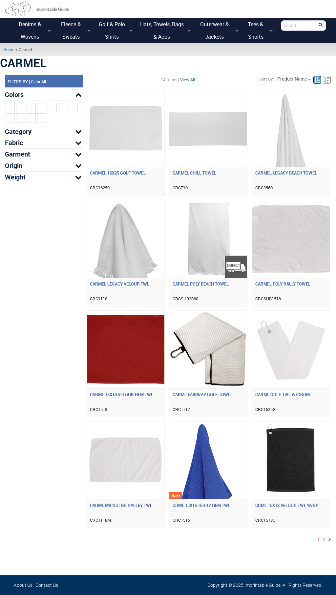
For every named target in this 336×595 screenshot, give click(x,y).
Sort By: (266, 79)
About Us (23, 585)
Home (8, 49)
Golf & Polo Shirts (112, 30)
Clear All (38, 81)
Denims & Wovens (30, 30)
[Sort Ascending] (318, 80)
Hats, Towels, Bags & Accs (162, 30)
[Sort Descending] (327, 80)
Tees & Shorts (255, 30)
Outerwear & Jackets (214, 30)
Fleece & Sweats (71, 30)
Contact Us (46, 585)
